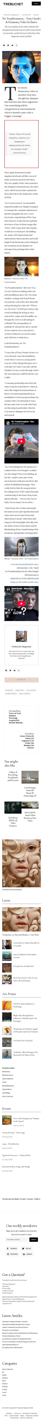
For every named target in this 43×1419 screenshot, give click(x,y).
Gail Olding (6, 1093)
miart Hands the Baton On (10, 1344)
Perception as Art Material (23, 966)
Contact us (17, 1413)
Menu (36, 3)
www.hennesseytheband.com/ (25, 564)
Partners (4, 1384)
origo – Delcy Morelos (10, 1144)
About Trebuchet (7, 1369)
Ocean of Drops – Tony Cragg (13, 1132)
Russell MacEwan (8, 1086)
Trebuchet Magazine (11, 15)
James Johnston (7, 1079)
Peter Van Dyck (7, 1096)
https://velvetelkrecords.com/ (24, 582)
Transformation (15, 203)
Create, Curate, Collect (30, 1199)
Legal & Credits (14, 1415)
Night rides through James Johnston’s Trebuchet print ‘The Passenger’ (25, 1018)
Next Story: (27, 741)
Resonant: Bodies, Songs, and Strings (16, 1166)
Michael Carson (7, 1075)
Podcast (4, 1386)
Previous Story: (16, 717)
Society (4, 1389)
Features (5, 1378)
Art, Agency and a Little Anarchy (12, 1347)
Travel (4, 1395)
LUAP (4, 1082)
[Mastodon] (8, 46)
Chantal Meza (7, 1089)
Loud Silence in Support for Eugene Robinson (16, 1339)
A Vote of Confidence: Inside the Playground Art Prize (19, 1342)
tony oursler (31, 690)
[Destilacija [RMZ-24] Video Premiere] (13, 808)
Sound (36, 15)
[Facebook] (4, 46)
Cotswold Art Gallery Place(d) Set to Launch (16, 1324)
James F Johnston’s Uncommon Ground (15, 1327)
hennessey (9, 690)
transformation (11, 694)
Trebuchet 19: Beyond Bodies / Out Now (20, 934)
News (4, 1381)
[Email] (13, 46)
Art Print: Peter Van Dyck (23, 1040)
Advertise (9, 1413)
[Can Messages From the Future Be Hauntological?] (30, 777)
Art (3, 1372)
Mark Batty (6, 1072)
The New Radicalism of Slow (11, 1336)
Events (4, 1375)
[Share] (17, 46)
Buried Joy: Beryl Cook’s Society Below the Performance (20, 1333)
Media (22, 1415)
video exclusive (24, 694)
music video (20, 690)
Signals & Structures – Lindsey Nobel (16, 1155)
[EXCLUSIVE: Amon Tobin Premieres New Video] (30, 805)
